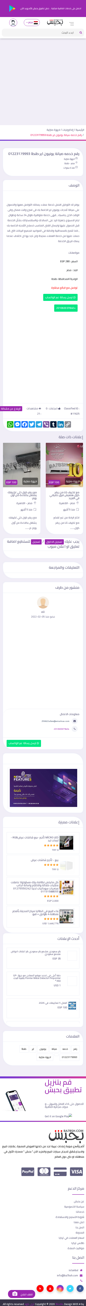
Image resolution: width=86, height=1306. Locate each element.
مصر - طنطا (69, 163)
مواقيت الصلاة (76, 1248)
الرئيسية (80, 129)
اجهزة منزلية (53, 129)
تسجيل (36, 541)
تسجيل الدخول (54, 541)
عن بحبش (79, 1201)
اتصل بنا (80, 1227)
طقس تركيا (77, 1243)
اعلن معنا (79, 1222)
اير (33, 1049)
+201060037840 (66, 307)
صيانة (54, 1049)
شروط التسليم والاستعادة (70, 1217)
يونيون (42, 1049)
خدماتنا (80, 1211)
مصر (31, 22)
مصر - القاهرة (67, 503)
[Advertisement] (43, 80)
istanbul (73, 1270)
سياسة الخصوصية (74, 1206)
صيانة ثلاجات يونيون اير (61, 209)
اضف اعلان (26, 1294)
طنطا (24, 1049)
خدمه (65, 1049)
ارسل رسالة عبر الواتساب (59, 297)
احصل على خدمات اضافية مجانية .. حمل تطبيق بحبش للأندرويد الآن (50, 8)
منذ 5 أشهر (69, 509)
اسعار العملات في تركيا (71, 1237)
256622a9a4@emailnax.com (55, 721)
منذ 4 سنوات (69, 168)
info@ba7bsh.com (67, 1275)
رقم (75, 1049)
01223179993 (69, 1057)
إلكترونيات (67, 129)
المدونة (80, 1232)
